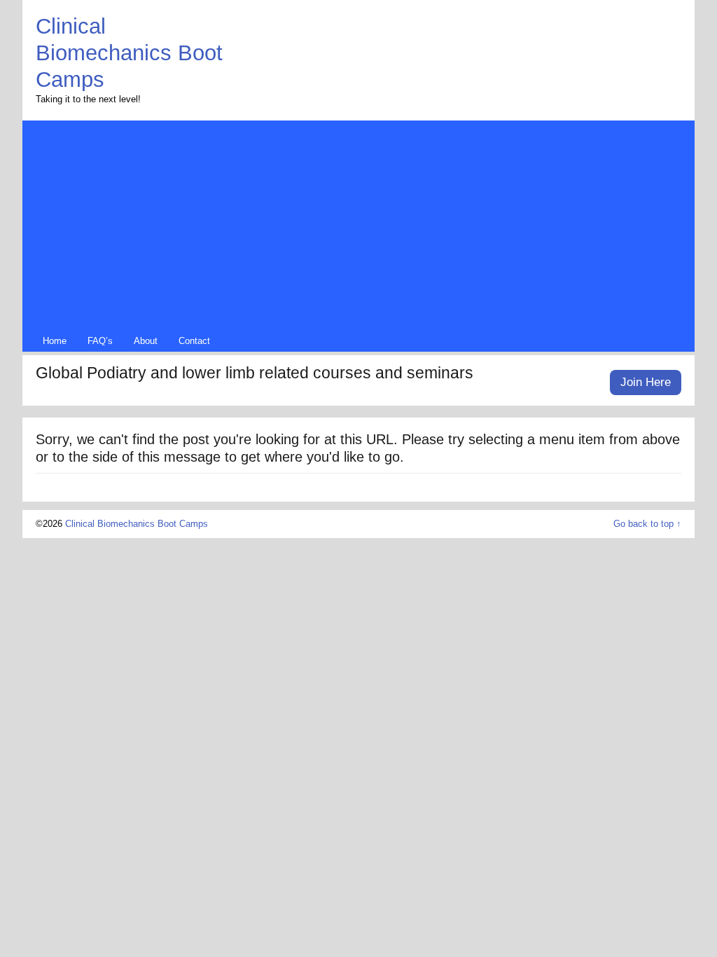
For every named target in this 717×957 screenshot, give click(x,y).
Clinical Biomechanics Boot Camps (129, 52)
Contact (194, 341)
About (146, 341)
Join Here (645, 382)
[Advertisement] (358, 229)
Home (55, 341)
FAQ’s (100, 341)
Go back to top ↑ (647, 524)
